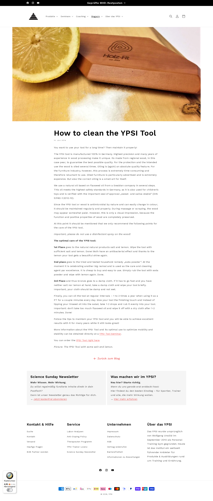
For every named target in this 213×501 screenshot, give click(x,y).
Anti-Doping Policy (77, 436)
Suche (30, 431)
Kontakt (31, 436)
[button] (51, 16)
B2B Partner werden (37, 452)
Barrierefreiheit (115, 452)
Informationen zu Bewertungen (123, 457)
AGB (109, 441)
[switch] (10, 490)
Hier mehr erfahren (125, 399)
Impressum (113, 431)
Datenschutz (113, 436)
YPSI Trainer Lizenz (77, 447)
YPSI (110, 494)
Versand (31, 441)
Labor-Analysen (75, 431)
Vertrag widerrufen (117, 447)
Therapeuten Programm (79, 441)
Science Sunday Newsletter (81, 452)
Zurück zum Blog (109, 358)
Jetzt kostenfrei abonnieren (50, 399)
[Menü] (14, 472)
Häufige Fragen (35, 447)
